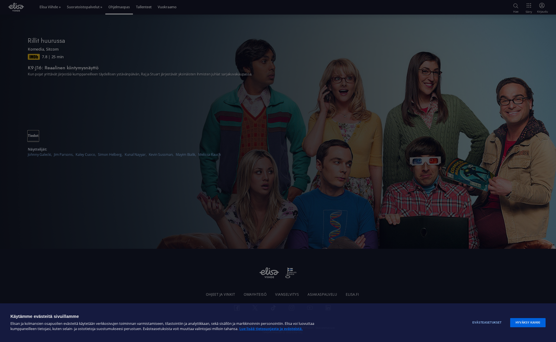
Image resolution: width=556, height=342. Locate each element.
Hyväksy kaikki (528, 322)
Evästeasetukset (486, 322)
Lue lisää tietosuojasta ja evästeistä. (271, 329)
